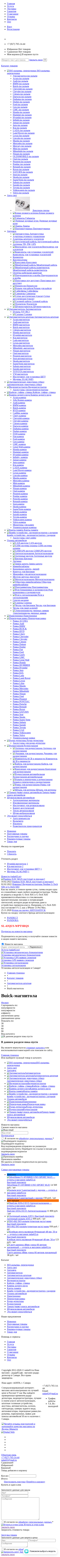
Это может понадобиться (19, 1120)
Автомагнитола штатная (46, 1075)
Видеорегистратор (37, 1083)
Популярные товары (17, 833)
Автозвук (11, 1070)
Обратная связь (8, 1455)
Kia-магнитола (14, 866)
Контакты (12, 19)
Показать (11, 851)
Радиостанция (30, 1109)
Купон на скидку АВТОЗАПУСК (29, 910)
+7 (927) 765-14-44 (10, 1457)
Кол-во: (5, 1476)
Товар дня (12, 841)
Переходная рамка (36, 1104)
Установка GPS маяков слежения (17, 960)
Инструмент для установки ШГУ (23, 869)
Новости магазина (13, 944)
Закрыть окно (36, 60)
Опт (9, 21)
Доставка (11, 9)
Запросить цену (27, 1552)
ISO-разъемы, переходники (20, 1265)
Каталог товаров (9, 66)
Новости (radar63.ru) (11, 876)
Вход (9, 26)
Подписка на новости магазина (16, 931)
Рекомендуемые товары (18, 839)
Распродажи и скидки (18, 836)
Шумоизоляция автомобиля (21, 1117)
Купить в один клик (33, 1524)
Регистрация (13, 29)
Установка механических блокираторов (20, 955)
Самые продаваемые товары (15, 1169)
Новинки (11, 831)
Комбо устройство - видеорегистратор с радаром (31, 1096)
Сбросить (11, 854)
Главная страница (10, 1055)
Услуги (10, 6)
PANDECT (12, 918)
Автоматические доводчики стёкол (24, 1081)
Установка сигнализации (13, 965)
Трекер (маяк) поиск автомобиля (23, 1306)
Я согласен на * (29, 1138)
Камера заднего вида (40, 1088)
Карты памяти (30, 1091)
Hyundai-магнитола (16, 864)
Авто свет (12, 1068)
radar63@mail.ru (50, 1393)
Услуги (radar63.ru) (10, 950)
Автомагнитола (32, 1073)
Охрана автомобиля (17, 1099)
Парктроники (29, 1101)
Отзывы (11, 16)
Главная (11, 3)
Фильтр (5, 1002)
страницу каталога (35, 1047)
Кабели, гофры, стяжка (43, 1086)
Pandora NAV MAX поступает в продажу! (33, 881)
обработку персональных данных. (36, 1138)
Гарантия (11, 11)
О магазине (12, 14)
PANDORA (12, 920)
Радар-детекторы (34, 1107)
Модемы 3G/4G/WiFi (17, 871)
